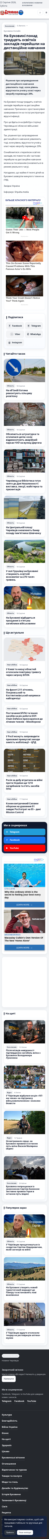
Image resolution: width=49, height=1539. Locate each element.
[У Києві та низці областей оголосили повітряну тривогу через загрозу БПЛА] (24, 649)
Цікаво (5, 1451)
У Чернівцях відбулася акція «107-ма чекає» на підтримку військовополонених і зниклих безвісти (24, 1099)
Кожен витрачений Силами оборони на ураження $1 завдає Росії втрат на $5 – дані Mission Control (23, 808)
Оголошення (9, 1463)
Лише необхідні (25, 1532)
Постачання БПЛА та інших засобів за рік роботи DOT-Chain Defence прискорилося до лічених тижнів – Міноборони (24, 717)
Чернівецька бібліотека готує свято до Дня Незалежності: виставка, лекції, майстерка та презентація (24, 485)
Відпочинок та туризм (14, 1469)
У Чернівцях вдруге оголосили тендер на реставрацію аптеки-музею (23, 1335)
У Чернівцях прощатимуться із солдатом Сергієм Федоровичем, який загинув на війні (24, 1247)
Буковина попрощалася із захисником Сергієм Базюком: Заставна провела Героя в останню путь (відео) (23, 1190)
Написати (9, 1378)
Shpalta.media (22, 191)
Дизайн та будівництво (15, 1488)
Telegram (6, 1401)
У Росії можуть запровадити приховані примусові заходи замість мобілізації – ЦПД (23, 739)
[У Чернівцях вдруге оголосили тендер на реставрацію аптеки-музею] (24, 1314)
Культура (7, 1414)
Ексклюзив (9, 26)
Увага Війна (12, 665)
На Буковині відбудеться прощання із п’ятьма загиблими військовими (20, 620)
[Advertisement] (24, 982)
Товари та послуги (12, 1476)
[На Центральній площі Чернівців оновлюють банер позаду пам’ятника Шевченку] (24, 507)
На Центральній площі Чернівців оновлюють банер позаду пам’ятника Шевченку (23, 530)
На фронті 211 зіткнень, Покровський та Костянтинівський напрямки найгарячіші (23, 694)
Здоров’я (6, 1445)
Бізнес (5, 1433)
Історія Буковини (11, 1494)
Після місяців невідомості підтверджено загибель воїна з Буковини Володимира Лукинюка (23, 1054)
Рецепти (6, 1512)
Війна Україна (10, 1427)
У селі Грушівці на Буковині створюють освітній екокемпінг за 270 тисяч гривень (22, 575)
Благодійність (9, 1420)
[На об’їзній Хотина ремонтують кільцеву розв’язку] (24, 370)
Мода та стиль (10, 1482)
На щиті (6, 1439)
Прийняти (10, 1532)
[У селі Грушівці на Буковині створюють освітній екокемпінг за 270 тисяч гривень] (24, 551)
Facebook (19, 1401)
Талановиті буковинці (14, 1500)
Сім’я (4, 1506)
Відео (9, 1092)
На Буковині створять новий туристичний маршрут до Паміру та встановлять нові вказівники (22, 1291)
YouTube (31, 1401)
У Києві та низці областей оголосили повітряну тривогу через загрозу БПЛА (23, 672)
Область (10, 386)
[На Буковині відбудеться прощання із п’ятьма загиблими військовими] (24, 598)
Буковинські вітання (13, 1457)
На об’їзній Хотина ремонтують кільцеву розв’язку (19, 393)
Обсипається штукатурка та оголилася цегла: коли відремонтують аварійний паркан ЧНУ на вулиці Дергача (24, 438)
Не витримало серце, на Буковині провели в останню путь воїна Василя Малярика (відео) (22, 1145)
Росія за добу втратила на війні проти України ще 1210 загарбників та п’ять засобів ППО (24, 784)
